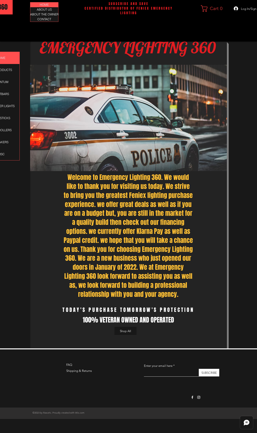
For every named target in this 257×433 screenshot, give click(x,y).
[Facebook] (192, 397)
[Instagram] (199, 397)
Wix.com (79, 412)
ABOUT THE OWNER (44, 14)
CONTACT (44, 19)
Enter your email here (158, 365)
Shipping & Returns (79, 371)
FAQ (69, 365)
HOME (44, 5)
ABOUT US (44, 9)
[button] (213, 8)
